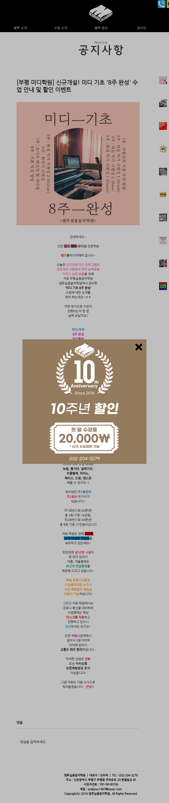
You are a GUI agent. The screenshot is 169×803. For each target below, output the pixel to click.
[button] (138, 347)
